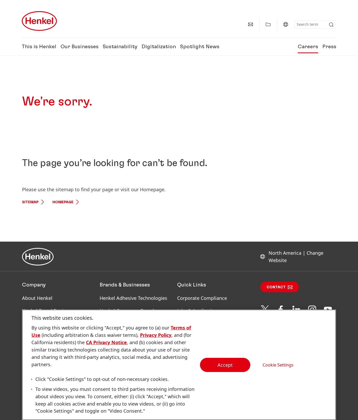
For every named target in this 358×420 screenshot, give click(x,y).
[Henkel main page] (39, 20)
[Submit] (331, 24)
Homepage (62, 202)
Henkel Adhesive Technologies (133, 298)
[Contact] (250, 24)
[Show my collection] (268, 24)
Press (329, 46)
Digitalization (159, 46)
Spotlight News (199, 46)
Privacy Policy (155, 335)
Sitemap (30, 202)
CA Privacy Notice (106, 342)
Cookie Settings (278, 364)
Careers (308, 46)
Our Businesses (80, 46)
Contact (276, 287)
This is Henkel (39, 46)
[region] (179, 365)
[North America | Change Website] (285, 24)
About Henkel (37, 298)
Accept (225, 365)
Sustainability (120, 46)
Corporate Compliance (202, 298)
